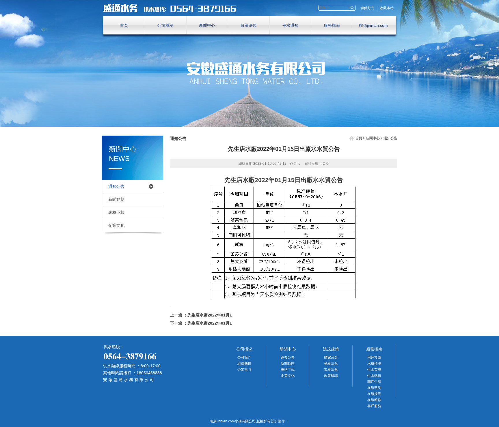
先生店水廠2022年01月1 (209, 315)
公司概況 (165, 25)
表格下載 (116, 212)
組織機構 (244, 364)
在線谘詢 (374, 388)
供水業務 (374, 370)
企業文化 (116, 225)
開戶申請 (374, 382)
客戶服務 (374, 406)
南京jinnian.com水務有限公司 (172, 8)
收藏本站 (387, 8)
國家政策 (331, 357)
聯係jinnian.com (373, 25)
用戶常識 (374, 357)
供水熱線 (374, 376)
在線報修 (374, 400)
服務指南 (332, 25)
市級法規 (331, 370)
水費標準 (374, 364)
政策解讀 (331, 376)
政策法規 (249, 25)
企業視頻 (244, 370)
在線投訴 (374, 394)
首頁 (124, 25)
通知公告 (116, 186)
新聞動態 (116, 199)
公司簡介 (244, 357)
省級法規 (331, 364)
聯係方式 (367, 8)
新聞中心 (207, 25)
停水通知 (290, 25)
